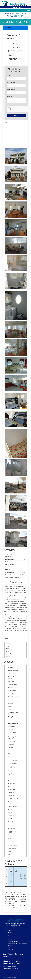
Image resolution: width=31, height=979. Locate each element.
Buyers (10, 932)
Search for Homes (12, 934)
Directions (10, 947)
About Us (10, 945)
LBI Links (10, 949)
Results (8, 27)
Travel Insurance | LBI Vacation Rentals (17, 943)
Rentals (10, 938)
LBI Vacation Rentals (13, 941)
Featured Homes (12, 935)
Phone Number (11, 89)
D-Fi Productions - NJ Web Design (10, 977)
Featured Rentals (12, 939)
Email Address (11, 82)
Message (9, 96)
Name (8, 75)
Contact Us (10, 951)
